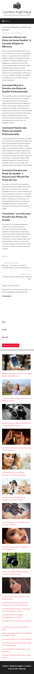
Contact (5, 666)
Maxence (20, 33)
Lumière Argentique (17, 12)
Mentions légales (16, 666)
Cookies (27, 666)
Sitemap (22, 669)
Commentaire (7, 296)
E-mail (4, 329)
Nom (4, 322)
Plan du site (13, 669)
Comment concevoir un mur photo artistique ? (17, 639)
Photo (6, 256)
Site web (5, 337)
